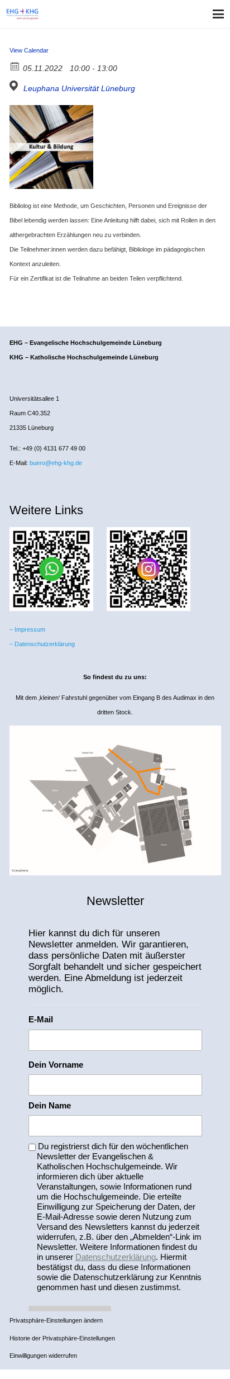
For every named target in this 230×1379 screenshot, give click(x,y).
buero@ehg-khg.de (56, 462)
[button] (218, 14)
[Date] (15, 65)
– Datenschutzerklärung (42, 644)
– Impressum (27, 629)
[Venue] (15, 85)
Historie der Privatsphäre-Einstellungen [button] (62, 1338)
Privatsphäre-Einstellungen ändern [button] (56, 1320)
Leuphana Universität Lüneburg (79, 88)
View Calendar (29, 50)
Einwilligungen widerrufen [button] (43, 1355)
